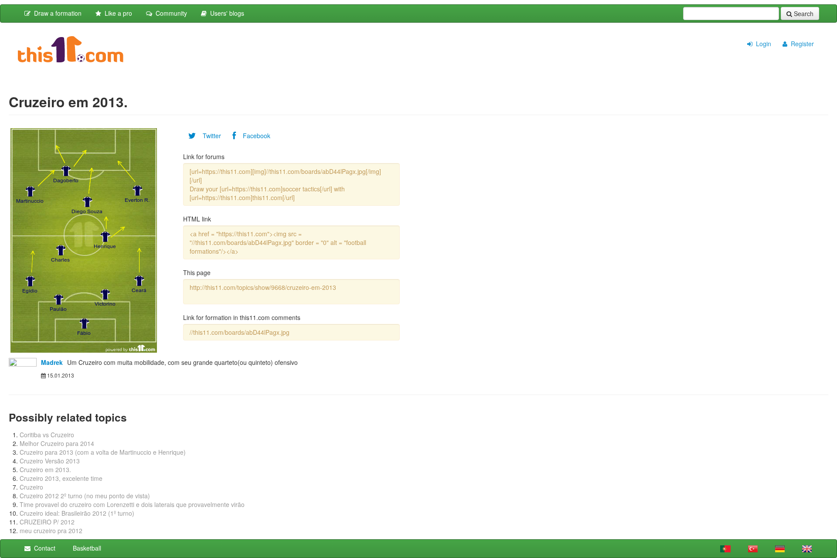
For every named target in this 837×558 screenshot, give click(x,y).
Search (802, 13)
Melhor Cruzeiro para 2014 (57, 443)
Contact (43, 548)
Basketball (85, 548)
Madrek (52, 362)
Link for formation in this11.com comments (241, 317)
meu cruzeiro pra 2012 (51, 530)
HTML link (197, 218)
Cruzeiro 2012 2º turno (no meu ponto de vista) (85, 495)
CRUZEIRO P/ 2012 (47, 521)
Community (169, 13)
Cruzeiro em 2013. (45, 469)
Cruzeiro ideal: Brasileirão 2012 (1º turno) (77, 513)
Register (800, 43)
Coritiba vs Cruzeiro (47, 434)
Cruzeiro (31, 487)
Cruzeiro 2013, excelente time (61, 478)
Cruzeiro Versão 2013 (50, 460)
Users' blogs (225, 13)
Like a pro (116, 13)
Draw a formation (56, 13)
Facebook (253, 135)
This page (197, 272)
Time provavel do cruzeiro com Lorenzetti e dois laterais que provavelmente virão (132, 504)
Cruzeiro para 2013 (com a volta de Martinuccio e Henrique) (103, 452)
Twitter (208, 135)
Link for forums (204, 156)
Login (761, 43)
